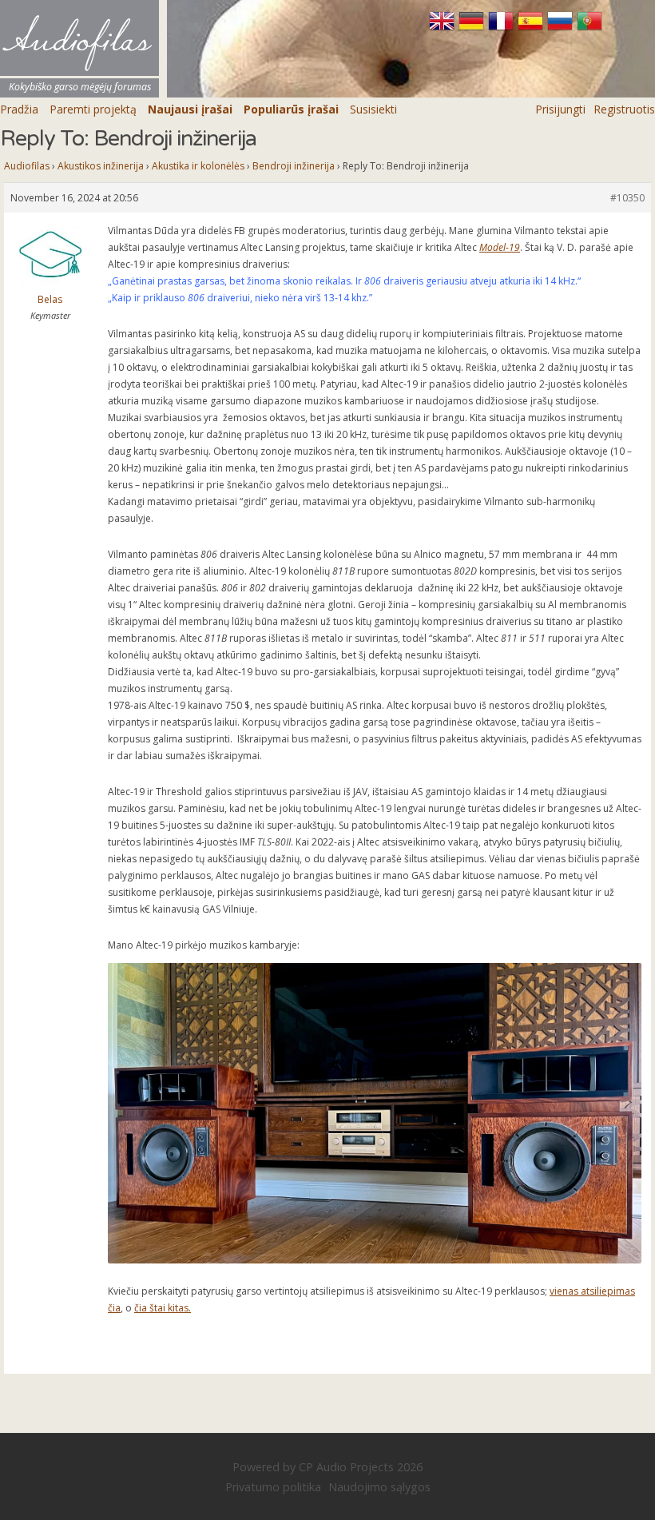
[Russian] (562, 28)
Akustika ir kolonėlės (198, 166)
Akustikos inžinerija (101, 166)
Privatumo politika (273, 1486)
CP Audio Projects (346, 1466)
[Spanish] (532, 28)
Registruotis (624, 109)
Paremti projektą (93, 109)
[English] (443, 28)
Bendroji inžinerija (293, 166)
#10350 (627, 198)
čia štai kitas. (162, 1308)
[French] (503, 28)
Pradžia (19, 109)
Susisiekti (373, 109)
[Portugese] (589, 28)
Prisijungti (560, 109)
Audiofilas (27, 166)
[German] (473, 28)
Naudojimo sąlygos (379, 1486)
